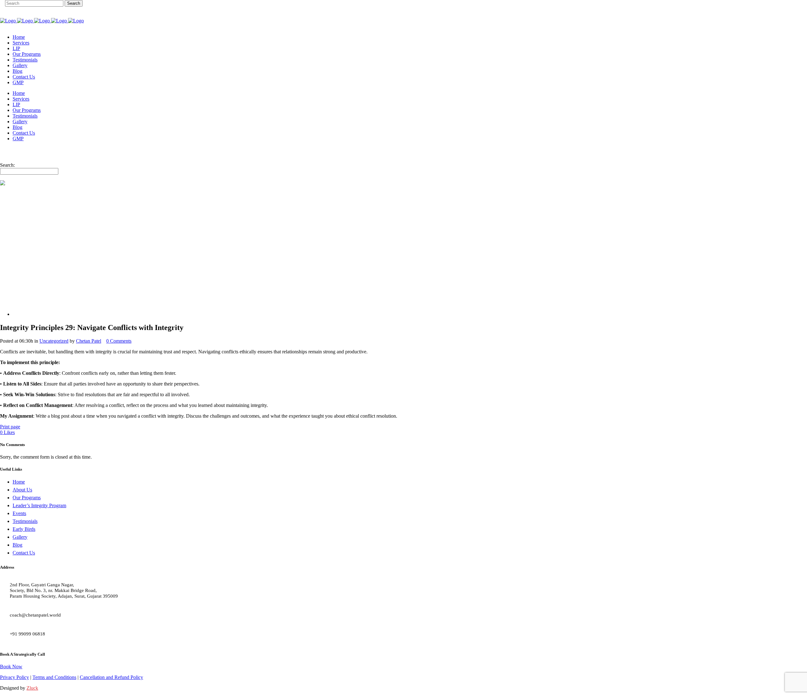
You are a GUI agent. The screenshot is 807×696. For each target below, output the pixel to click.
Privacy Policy (14, 677)
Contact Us (24, 552)
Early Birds (24, 529)
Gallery (20, 537)
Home (19, 481)
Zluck (32, 688)
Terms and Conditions (54, 677)
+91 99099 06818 (27, 633)
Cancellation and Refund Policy (111, 677)
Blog (17, 545)
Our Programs (27, 497)
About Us (22, 489)
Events (19, 513)
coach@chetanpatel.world (35, 615)
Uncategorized (53, 341)
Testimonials (25, 521)
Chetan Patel (88, 341)
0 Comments (118, 341)
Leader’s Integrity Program (39, 505)
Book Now (11, 666)
